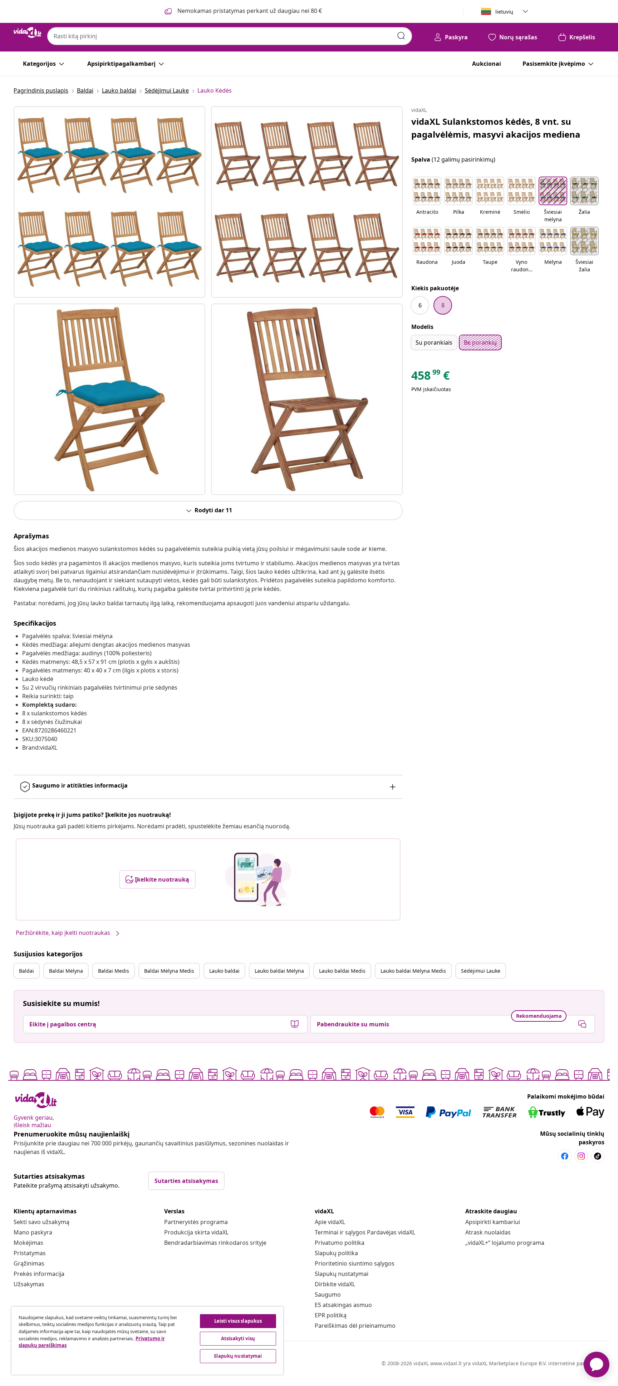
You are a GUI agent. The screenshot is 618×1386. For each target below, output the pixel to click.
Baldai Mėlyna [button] (66, 970)
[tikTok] (597, 1156)
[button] (427, 200)
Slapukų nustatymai (341, 1274)
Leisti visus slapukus (238, 1321)
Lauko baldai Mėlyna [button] (279, 970)
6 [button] (420, 305)
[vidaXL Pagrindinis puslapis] (27, 32)
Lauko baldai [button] (224, 970)
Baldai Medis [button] (113, 970)
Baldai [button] (26, 970)
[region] (147, 1341)
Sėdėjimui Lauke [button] (480, 970)
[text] (430, 377)
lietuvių (504, 11)
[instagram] (581, 1156)
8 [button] (443, 305)
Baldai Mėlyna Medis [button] (169, 970)
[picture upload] (258, 879)
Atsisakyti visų (238, 1338)
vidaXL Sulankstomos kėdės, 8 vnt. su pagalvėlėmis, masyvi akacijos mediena (495, 127)
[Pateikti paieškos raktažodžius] (401, 35)
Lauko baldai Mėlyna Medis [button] (413, 970)
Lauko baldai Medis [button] (342, 970)
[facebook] (564, 1156)
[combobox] (229, 36)
